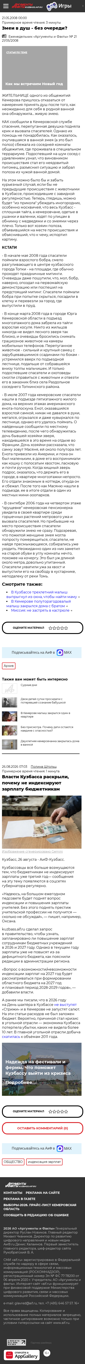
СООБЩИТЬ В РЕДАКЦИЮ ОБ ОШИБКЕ (36, 1215)
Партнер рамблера (41, 1342)
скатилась (11, 1037)
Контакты (12, 1193)
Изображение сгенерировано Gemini (32, 851)
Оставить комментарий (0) (42, 1128)
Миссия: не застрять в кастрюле (40, 610)
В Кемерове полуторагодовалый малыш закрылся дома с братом (38, 603)
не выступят (65, 1005)
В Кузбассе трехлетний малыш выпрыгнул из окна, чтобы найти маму (41, 594)
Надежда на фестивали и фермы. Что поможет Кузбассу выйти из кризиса (38, 1067)
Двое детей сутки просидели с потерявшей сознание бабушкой (43, 700)
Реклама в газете (19, 1199)
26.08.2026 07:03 (14, 767)
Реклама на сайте (43, 1193)
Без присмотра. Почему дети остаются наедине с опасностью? (47, 728)
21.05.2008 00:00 (14, 18)
